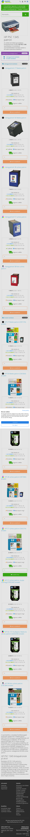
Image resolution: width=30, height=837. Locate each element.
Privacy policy (25, 410)
